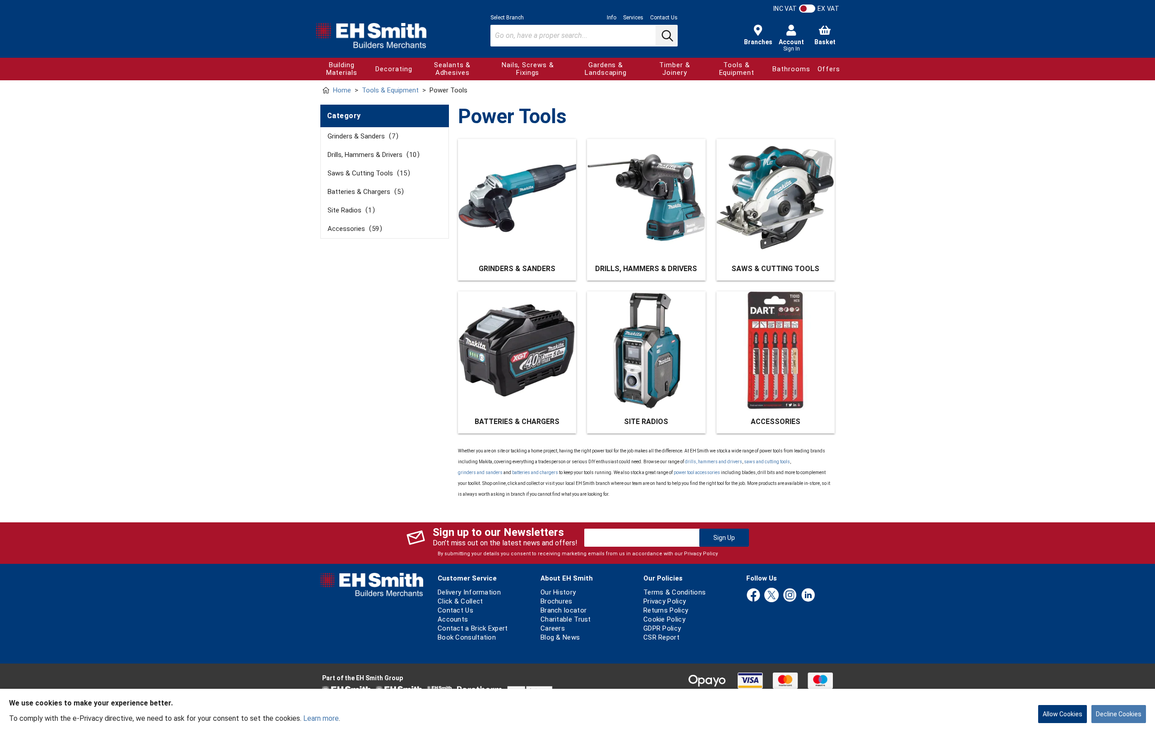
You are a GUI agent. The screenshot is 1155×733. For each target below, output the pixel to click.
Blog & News (560, 637)
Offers (829, 69)
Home (342, 90)
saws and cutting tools (767, 461)
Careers (553, 628)
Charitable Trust (566, 619)
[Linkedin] (808, 596)
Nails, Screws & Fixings (528, 69)
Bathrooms (791, 69)
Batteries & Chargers (364, 192)
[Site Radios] (646, 350)
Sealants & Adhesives (452, 69)
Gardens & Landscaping (606, 69)
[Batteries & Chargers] (517, 350)
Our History (558, 592)
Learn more (321, 718)
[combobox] (584, 35)
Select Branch (507, 17)
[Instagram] (790, 596)
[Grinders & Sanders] (517, 198)
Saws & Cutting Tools (367, 173)
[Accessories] (775, 350)
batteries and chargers (535, 472)
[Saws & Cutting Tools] (775, 198)
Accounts (453, 619)
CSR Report (661, 637)
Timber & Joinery (674, 69)
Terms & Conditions (674, 592)
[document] (577, 711)
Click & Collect (460, 601)
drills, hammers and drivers (713, 461)
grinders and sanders (480, 472)
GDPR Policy (662, 628)
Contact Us (664, 17)
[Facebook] (753, 596)
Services (633, 17)
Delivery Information (469, 592)
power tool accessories (697, 472)
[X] (771, 596)
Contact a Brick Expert (473, 628)
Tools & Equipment (736, 69)
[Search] (666, 35)
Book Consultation (467, 637)
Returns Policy (665, 610)
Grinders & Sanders (361, 136)
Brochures (557, 601)
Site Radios (350, 210)
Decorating (393, 69)
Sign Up (724, 537)
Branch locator (564, 610)
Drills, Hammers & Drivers (372, 155)
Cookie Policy (664, 619)
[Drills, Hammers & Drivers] (646, 198)
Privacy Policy (701, 554)
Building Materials (341, 69)
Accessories (353, 229)
